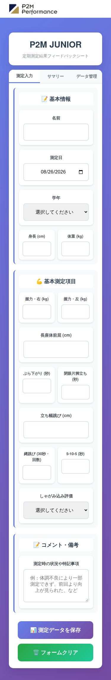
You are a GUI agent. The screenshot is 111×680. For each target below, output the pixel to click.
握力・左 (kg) (75, 298)
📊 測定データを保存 (55, 630)
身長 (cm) (36, 236)
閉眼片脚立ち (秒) (75, 376)
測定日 (56, 157)
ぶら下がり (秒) (36, 373)
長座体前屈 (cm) (56, 335)
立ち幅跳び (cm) (56, 415)
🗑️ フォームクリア (55, 652)
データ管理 (86, 76)
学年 (56, 197)
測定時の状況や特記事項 (56, 563)
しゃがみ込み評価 (56, 496)
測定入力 (24, 76)
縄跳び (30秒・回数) (37, 456)
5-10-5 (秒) (75, 453)
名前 (56, 118)
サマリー (55, 76)
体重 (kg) (75, 236)
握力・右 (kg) (37, 298)
